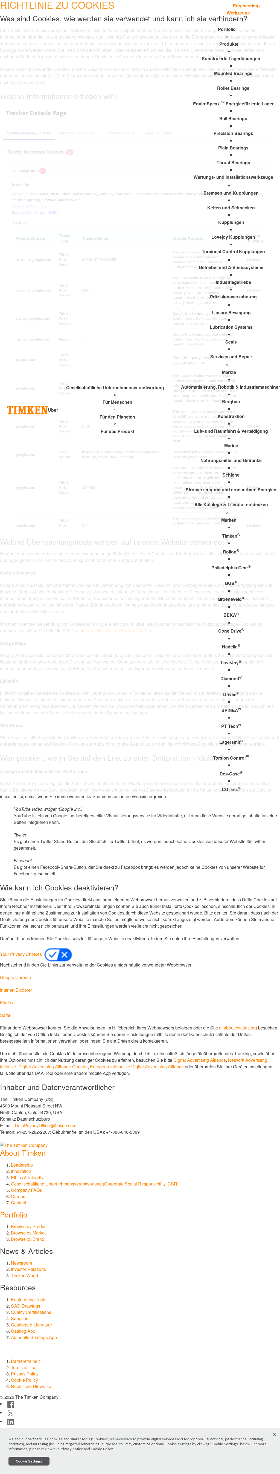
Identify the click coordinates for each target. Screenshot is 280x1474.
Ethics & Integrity (27, 1177)
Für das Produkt (117, 431)
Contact (18, 1202)
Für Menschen (117, 402)
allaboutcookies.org (238, 1028)
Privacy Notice (71, 1448)
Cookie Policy (24, 1380)
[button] (274, 1434)
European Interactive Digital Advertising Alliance (137, 1066)
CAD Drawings (25, 1306)
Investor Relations (28, 1269)
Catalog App (23, 1331)
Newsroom (21, 1263)
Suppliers (20, 1318)
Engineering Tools (28, 1299)
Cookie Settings (29, 1461)
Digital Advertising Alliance (199, 1060)
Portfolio (13, 1214)
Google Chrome (15, 977)
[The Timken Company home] (24, 1144)
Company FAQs (26, 1190)
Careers (19, 1196)
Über (53, 410)
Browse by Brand (27, 1239)
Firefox (6, 1002)
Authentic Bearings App (34, 1337)
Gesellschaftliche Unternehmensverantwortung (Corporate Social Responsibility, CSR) (95, 1184)
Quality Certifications (31, 1312)
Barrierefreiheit (25, 1361)
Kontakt (205, 12)
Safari (5, 1015)
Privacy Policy (25, 1374)
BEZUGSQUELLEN (169, 12)
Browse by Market (28, 1233)
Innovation (21, 1171)
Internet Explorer (16, 990)
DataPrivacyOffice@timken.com (45, 1125)
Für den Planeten (117, 417)
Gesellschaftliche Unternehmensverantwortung (115, 387)
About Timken (23, 1152)
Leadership (22, 1165)
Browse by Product (29, 1226)
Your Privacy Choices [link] (21, 954)
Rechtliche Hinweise (31, 1386)
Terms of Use (23, 1367)
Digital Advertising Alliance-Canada (53, 1066)
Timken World (24, 1275)
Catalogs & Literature (31, 1325)
